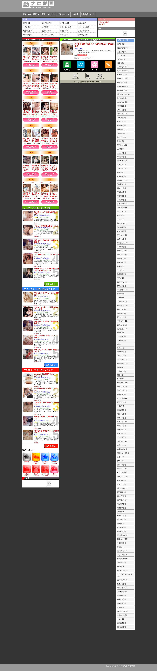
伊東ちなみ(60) (122, 251)
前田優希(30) (121, 623)
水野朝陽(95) (121, 106)
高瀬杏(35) (120, 523)
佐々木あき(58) (122, 282)
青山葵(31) (120, 607)
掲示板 (108, 70)
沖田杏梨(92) (121, 110)
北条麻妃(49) (121, 340)
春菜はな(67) (121, 192)
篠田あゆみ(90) (122, 121)
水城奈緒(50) (121, 336)
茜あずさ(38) (121, 496)
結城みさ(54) (121, 313)
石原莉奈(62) (121, 227)
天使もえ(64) (121, 211)
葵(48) (119, 344)
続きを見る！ (51, 284)
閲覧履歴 (102, 24)
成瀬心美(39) (121, 480)
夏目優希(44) (121, 410)
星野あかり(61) (122, 243)
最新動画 (67, 70)
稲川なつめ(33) (122, 559)
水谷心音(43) (121, 418)
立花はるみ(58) (122, 290)
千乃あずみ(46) (122, 359)
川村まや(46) (121, 355)
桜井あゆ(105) (64, 31)
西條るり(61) (121, 239)
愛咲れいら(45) (122, 386)
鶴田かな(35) (121, 531)
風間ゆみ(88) (121, 125)
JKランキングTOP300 (31, 119)
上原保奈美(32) (122, 592)
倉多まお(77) (121, 153)
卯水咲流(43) (121, 429)
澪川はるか (82, 55)
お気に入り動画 (104, 22)
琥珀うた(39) (121, 484)
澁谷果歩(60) (121, 247)
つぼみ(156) (27, 27)
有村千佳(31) (121, 595)
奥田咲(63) (120, 215)
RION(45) (120, 375)
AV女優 (75, 14)
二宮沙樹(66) (121, 200)
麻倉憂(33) (120, 547)
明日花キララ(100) (48, 35)
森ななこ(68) (121, 188)
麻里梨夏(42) (121, 433)
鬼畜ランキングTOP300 (31, 174)
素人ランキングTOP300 (31, 92)
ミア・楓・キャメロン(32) (124, 575)
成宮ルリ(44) (121, 414)
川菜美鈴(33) (121, 562)
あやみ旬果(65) (122, 204)
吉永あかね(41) (122, 449)
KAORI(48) (120, 348)
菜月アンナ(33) (122, 551)
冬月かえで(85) (122, 129)
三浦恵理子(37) (122, 500)
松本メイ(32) (121, 584)
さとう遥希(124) (83, 27)
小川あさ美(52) (122, 321)
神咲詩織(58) (121, 286)
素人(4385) (26, 23)
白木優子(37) (121, 508)
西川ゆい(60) (121, 258)
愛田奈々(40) (121, 465)
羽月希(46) (120, 367)
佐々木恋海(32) (122, 580)
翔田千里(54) (121, 309)
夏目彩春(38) (121, 492)
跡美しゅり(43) (122, 422)
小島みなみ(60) (122, 254)
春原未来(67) (121, 196)
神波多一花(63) (122, 223)
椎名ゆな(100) (64, 35)
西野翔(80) (120, 149)
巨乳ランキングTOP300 (49, 119)
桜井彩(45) (120, 379)
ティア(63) (120, 219)
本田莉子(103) (28, 35)
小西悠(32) (120, 566)
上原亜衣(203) (64, 23)
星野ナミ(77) (121, 157)
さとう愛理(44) (122, 398)
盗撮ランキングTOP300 (49, 174)
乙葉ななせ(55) (122, 301)
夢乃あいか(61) (122, 235)
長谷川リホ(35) (122, 535)
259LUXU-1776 (81, 58)
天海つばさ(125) (65, 27)
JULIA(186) (82, 23)
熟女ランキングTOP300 (31, 147)
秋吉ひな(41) (121, 445)
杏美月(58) (120, 278)
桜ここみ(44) (121, 402)
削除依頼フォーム (87, 14)
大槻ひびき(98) (83, 35)
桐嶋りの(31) (121, 599)
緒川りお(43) (121, 426)
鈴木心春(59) (121, 262)
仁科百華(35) (121, 527)
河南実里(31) (121, 603)
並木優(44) (120, 406)
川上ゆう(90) (121, 118)
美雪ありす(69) (122, 180)
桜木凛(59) (120, 266)
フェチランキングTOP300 (49, 147)
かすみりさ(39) (122, 476)
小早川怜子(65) (122, 207)
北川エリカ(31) (122, 615)
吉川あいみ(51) (122, 325)
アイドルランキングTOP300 (31, 202)
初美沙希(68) (121, 184)
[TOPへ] (35, 4)
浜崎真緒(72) (121, 164)
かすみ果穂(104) (83, 31)
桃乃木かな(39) (122, 472)
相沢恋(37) (120, 512)
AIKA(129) (45, 27)
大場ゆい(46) (121, 371)
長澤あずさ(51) (122, 329)
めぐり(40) (120, 457)
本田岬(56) (120, 297)
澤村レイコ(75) (122, 161)
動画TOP (36, 14)
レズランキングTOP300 (49, 202)
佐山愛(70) (120, 172)
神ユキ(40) (120, 461)
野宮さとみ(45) (122, 390)
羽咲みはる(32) (122, 570)
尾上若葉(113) (28, 31)
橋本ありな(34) (122, 539)
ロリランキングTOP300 (49, 92)
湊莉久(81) (120, 141)
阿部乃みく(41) (122, 441)
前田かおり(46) (122, 363)
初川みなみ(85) (122, 133)
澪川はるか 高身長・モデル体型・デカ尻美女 (94, 44)
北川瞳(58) (120, 294)
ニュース (94, 70)
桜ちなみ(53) (121, 317)
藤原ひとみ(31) (122, 611)
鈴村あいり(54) (122, 305)
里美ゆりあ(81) (122, 145)
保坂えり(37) (121, 515)
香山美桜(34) (121, 543)
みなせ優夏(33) (122, 555)
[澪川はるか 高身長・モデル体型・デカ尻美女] (67, 55)
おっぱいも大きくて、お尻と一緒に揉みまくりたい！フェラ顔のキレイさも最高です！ (94, 51)
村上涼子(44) (121, 394)
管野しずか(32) (122, 588)
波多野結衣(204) (47, 23)
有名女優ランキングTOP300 (49, 65)
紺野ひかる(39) (122, 488)
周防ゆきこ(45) (122, 382)
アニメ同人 (80, 70)
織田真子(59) (121, 274)
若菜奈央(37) (121, 504)
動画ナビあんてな (48, 14)
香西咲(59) (120, 270)
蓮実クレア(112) (47, 31)
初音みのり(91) (122, 114)
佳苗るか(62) (121, 231)
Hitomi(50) (120, 333)
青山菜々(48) (121, 352)
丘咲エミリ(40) (122, 469)
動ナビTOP (27, 14)
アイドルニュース (63, 14)
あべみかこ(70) (122, 168)
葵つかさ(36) (121, 519)
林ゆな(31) (120, 619)
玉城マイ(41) (121, 437)
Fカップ (91, 58)
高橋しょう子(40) (123, 453)
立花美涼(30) (121, 627)
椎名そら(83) (121, 137)
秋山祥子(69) (121, 176)
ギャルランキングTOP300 (31, 65)
